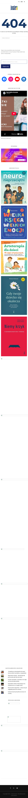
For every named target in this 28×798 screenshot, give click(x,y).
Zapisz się (6, 66)
